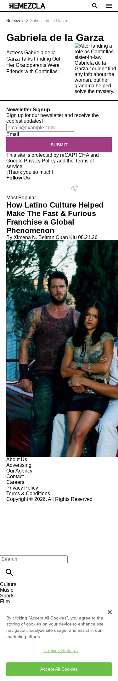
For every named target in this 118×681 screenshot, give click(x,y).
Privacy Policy (40, 160)
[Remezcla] (27, 5)
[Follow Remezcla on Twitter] (29, 183)
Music (6, 590)
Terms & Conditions (28, 493)
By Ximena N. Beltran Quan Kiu (41, 237)
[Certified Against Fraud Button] (28, 505)
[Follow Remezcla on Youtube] (60, 183)
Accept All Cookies (59, 669)
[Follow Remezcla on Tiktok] (75, 183)
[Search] (9, 572)
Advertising (18, 465)
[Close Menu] (7, 548)
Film (5, 601)
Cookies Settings (60, 650)
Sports (7, 595)
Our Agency (19, 470)
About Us (16, 459)
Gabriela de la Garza (48, 20)
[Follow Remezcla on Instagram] (45, 183)
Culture (8, 584)
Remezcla (15, 20)
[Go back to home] (59, 525)
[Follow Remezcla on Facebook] (14, 183)
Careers (15, 482)
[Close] (110, 612)
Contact (15, 476)
